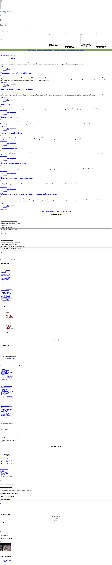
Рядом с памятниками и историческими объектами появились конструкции (14, 252)
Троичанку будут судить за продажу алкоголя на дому (10, 233)
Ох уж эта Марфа (4, 535)
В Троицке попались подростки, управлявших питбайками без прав (86, 45)
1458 (53, 211)
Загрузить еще (3, 209)
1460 (57, 211)
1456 (49, 211)
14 (7, 460)
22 (9, 461)
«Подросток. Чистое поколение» (7, 240)
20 (6, 461)
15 (9, 460)
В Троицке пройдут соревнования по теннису (9, 244)
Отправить (3, 437)
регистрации (34, 29)
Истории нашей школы (5, 556)
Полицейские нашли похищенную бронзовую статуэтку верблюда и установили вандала (101, 45)
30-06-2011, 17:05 (13, 128)
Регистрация (2, 14)
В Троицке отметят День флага (6, 510)
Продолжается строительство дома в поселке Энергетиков (54, 45)
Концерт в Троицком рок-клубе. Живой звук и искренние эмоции (13, 246)
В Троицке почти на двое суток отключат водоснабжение (9, 333)
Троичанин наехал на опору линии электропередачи (10, 242)
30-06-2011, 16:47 (13, 158)
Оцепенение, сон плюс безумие (13, 163)
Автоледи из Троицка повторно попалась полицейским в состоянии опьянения (70, 45)
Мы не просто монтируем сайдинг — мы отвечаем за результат (12, 219)
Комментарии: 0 (6, 70)
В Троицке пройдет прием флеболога (7, 496)
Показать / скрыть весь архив (6, 476)
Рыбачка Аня (3, 541)
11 (2, 460)
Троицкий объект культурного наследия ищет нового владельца (12, 250)
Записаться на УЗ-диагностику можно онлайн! (9, 493)
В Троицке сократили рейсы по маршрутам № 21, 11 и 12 (11, 223)
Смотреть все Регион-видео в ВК (7, 358)
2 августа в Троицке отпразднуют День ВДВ (9, 235)
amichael (55, 520)
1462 (61, 211)
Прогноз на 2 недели (56, 341)
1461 (59, 211)
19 (4, 461)
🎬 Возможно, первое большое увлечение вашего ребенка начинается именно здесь (15, 490)
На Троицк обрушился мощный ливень (9, 322)
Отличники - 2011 (7, 104)
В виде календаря (3, 449)
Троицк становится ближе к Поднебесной (17, 73)
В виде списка (10, 449)
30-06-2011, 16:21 (13, 205)
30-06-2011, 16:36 (13, 173)
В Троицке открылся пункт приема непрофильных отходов (11, 254)
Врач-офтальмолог (4, 225)
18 (2, 461)
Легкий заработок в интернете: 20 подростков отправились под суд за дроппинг (9, 327)
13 (6, 460)
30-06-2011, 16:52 (13, 143)
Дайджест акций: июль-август (6, 231)
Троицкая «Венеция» (9, 148)
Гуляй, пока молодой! (9, 58)
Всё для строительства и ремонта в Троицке (9, 229)
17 (1, 461)
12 (4, 460)
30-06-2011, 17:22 (13, 68)
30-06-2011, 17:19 (13, 84)
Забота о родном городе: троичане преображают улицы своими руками (19, 41)
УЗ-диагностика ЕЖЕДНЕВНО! (6, 487)
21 (7, 461)
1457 (51, 211)
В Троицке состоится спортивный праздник (9, 221)
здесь (2, 441)
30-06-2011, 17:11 (13, 112)
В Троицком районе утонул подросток (8, 227)
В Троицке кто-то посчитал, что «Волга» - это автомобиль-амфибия (28, 194)
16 (11, 460)
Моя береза (3, 553)
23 (11, 461)
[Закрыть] (2, 15)
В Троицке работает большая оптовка (7, 484)
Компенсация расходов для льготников (16, 178)
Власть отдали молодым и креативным (17, 89)
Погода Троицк (56, 339)
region (8, 68)
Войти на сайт (3, 12)
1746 (66, 211)
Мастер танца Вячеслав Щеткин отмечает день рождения (11, 248)
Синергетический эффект (11, 133)
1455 (47, 211)
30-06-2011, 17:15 (13, 99)
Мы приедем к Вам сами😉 (5, 499)
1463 (63, 211)
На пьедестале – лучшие (10, 117)
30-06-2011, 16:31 (13, 189)
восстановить (58, 29)
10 (1, 460)
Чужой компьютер (5, 31)
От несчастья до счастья (6, 538)
